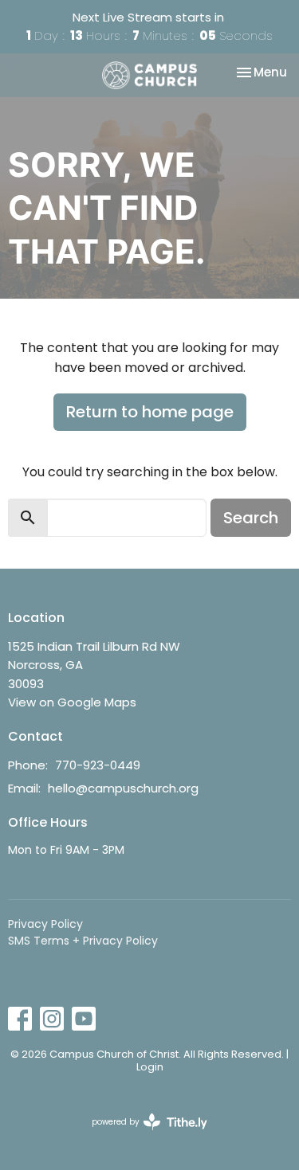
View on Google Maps (72, 702)
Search (250, 518)
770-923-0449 (97, 765)
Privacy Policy (45, 924)
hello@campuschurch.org (123, 788)
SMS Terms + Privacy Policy (83, 941)
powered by (142, 1135)
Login (149, 1066)
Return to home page (150, 412)
